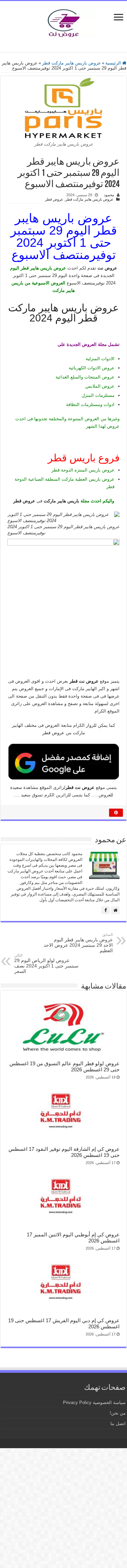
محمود (109, 195)
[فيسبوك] (105, 910)
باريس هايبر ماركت (61, 500)
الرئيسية (113, 63)
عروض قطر (54, 199)
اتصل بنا (118, 1423)
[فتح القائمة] (118, 17)
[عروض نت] (64, 22)
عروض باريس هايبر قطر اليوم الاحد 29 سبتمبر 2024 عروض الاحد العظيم (78, 943)
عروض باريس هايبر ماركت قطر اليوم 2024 (63, 313)
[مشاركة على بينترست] (116, 813)
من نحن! (118, 1413)
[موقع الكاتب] (115, 910)
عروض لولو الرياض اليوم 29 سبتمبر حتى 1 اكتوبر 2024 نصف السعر (46, 963)
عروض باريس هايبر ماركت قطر (71, 63)
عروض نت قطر (79, 787)
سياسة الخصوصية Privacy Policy (94, 1402)
